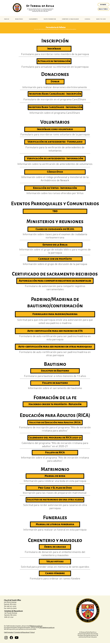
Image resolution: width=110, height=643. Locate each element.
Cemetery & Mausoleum (21, 632)
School (32, 632)
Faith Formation (8, 632)
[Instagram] (6, 638)
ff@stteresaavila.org (36, 626)
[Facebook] (11, 638)
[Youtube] (17, 638)
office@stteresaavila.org (46, 628)
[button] (6, 19)
